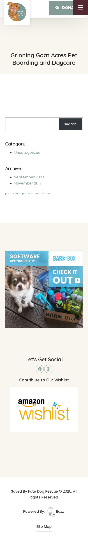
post (7, 193)
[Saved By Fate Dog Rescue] (16, 11)
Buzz (59, 511)
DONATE (69, 7)
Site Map (44, 526)
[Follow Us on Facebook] (40, 369)
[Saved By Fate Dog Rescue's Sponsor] (44, 289)
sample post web (22, 193)
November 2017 (28, 183)
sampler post (43, 193)
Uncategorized (27, 152)
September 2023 (29, 177)
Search (70, 124)
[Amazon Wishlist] (44, 409)
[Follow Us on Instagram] (48, 369)
